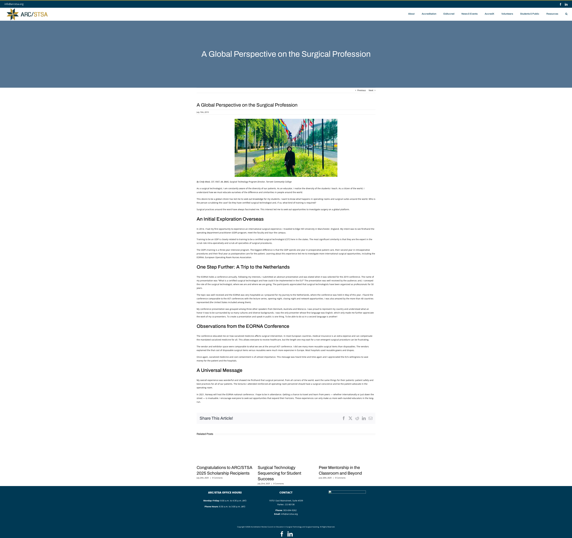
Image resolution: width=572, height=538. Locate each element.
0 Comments (217, 478)
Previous (361, 90)
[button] (566, 13)
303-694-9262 (290, 510)
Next (371, 90)
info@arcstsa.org (14, 4)
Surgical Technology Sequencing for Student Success (279, 473)
